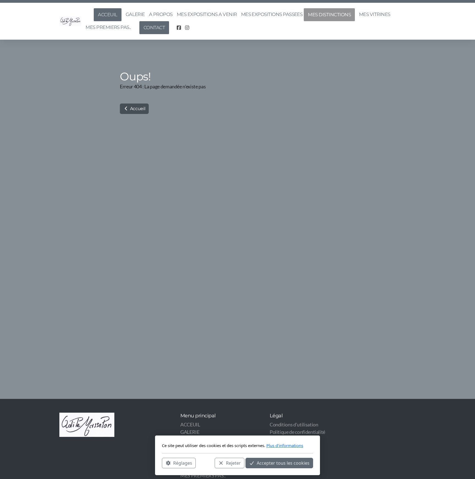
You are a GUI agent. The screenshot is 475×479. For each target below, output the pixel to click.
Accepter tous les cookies (283, 463)
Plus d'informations (284, 445)
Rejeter (233, 463)
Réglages (182, 463)
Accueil (137, 108)
